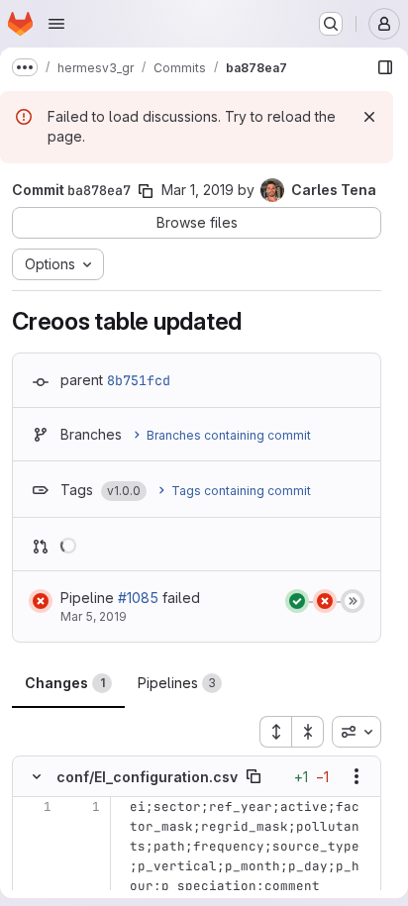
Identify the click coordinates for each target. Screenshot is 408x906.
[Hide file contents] (37, 776)
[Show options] (356, 776)
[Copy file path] (253, 776)
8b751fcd (138, 380)
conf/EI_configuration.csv (147, 776)
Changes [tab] (65, 682)
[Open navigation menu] (56, 24)
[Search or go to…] (331, 24)
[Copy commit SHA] (145, 191)
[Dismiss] (369, 117)
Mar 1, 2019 (197, 189)
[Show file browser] (385, 67)
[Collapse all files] (308, 732)
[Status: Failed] (40, 601)
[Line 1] (34, 807)
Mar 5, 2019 (93, 616)
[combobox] (356, 732)
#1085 (138, 597)
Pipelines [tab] (177, 682)
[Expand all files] (275, 732)
